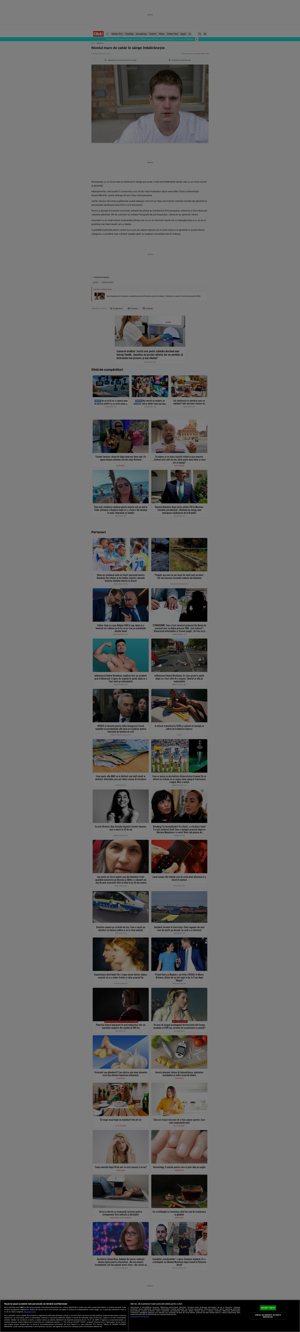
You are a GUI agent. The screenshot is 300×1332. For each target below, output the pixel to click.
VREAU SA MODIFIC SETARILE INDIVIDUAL (268, 1316)
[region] (150, 1316)
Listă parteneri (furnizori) (139, 1317)
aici (61, 1322)
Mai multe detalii (30, 1312)
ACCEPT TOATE (268, 1308)
